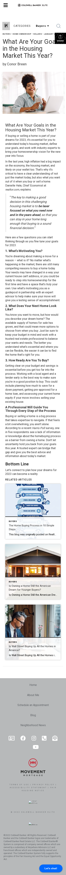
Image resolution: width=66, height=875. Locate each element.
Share (60, 41)
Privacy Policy (43, 785)
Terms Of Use (19, 785)
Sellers (37, 34)
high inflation (32, 161)
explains (25, 189)
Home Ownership (22, 34)
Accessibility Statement (28, 787)
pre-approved (42, 389)
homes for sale (38, 322)
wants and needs (21, 342)
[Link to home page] (33, 5)
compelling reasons (17, 268)
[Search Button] (58, 26)
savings (50, 365)
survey (50, 428)
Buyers (7, 34)
